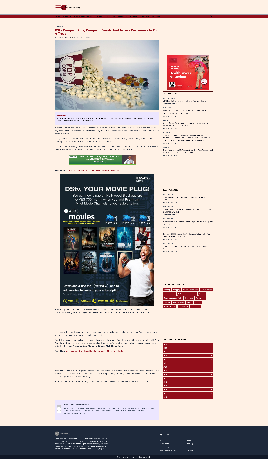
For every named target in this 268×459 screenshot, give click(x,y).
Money (189, 302)
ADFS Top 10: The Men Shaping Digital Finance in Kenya (184, 101)
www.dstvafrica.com (139, 381)
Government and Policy (173, 298)
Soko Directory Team (64, 37)
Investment (200, 298)
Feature (202, 294)
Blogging (176, 289)
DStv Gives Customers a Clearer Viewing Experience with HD (92, 170)
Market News (178, 302)
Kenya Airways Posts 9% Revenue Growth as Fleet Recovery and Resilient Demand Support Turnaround (188, 151)
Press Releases (170, 306)
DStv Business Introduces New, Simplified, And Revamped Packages (96, 351)
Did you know (206, 289)
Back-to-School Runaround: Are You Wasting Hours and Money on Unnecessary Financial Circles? (187, 124)
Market (163, 440)
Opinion (198, 302)
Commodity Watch (190, 289)
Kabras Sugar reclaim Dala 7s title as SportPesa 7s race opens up (187, 247)
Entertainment (169, 294)
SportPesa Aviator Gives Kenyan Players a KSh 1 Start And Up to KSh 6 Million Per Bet (188, 210)
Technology (195, 306)
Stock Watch (183, 306)
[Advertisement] (175, 7)
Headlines (189, 298)
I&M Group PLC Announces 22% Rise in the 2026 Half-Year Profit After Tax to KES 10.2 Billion (185, 112)
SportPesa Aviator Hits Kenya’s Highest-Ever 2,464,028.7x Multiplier (185, 198)
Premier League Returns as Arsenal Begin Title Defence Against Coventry (188, 223)
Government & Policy (168, 450)
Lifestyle (167, 302)
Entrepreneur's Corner (187, 294)
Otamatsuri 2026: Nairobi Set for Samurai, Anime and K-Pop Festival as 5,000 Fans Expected (186, 235)
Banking (167, 289)
